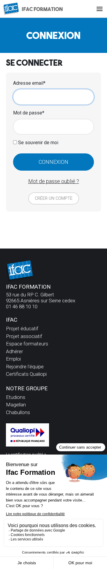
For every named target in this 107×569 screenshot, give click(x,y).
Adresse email (28, 83)
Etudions (15, 397)
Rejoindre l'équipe (25, 367)
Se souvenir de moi (37, 142)
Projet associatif (24, 336)
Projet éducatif (22, 328)
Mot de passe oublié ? (53, 181)
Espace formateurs (27, 344)
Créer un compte (54, 198)
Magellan (16, 405)
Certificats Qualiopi (26, 374)
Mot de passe (27, 113)
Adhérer (14, 351)
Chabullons (18, 412)
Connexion (53, 162)
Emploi (13, 359)
